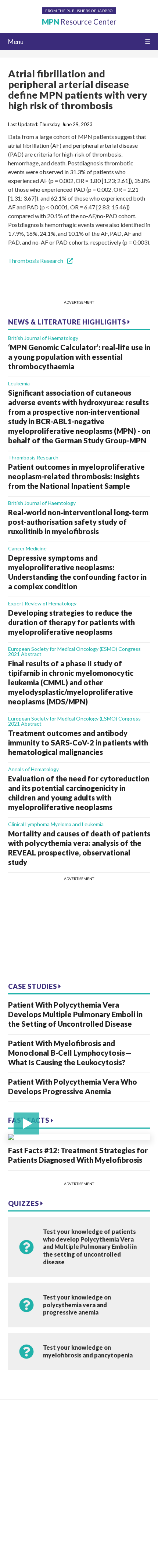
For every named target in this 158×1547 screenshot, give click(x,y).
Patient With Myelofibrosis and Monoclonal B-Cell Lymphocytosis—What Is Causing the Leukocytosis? (70, 1053)
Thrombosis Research (36, 260)
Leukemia (19, 383)
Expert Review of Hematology (42, 603)
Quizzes (24, 1203)
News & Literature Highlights (68, 322)
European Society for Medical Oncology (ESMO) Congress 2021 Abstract (74, 651)
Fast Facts (29, 1120)
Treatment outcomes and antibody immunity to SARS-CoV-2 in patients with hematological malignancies (78, 742)
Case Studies (33, 986)
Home (16, 1417)
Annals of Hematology (33, 769)
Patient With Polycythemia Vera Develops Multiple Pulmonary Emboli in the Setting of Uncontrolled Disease (75, 1014)
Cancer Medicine (27, 548)
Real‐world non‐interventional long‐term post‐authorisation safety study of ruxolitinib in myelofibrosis (78, 522)
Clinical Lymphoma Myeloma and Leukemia (56, 824)
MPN (79, 21)
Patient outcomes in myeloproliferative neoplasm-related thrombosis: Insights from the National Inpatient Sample (76, 476)
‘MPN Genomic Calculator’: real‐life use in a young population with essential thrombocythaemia (79, 357)
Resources (21, 1428)
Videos (17, 1440)
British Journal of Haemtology (42, 503)
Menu (16, 41)
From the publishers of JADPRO (79, 10)
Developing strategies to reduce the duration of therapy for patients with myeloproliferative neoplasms (71, 622)
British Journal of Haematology (43, 338)
